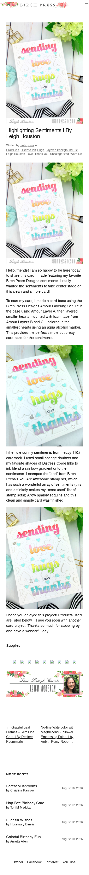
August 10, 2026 (72, 839)
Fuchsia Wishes (20, 822)
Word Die (76, 154)
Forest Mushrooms (21, 788)
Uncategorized (59, 154)
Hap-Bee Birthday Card (25, 805)
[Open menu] (86, 4)
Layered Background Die (62, 150)
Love (30, 154)
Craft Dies (12, 150)
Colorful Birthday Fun (23, 839)
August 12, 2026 (72, 822)
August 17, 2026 (72, 805)
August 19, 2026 (72, 788)
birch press (27, 145)
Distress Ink (28, 150)
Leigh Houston (15, 154)
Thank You (41, 154)
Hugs (40, 150)
